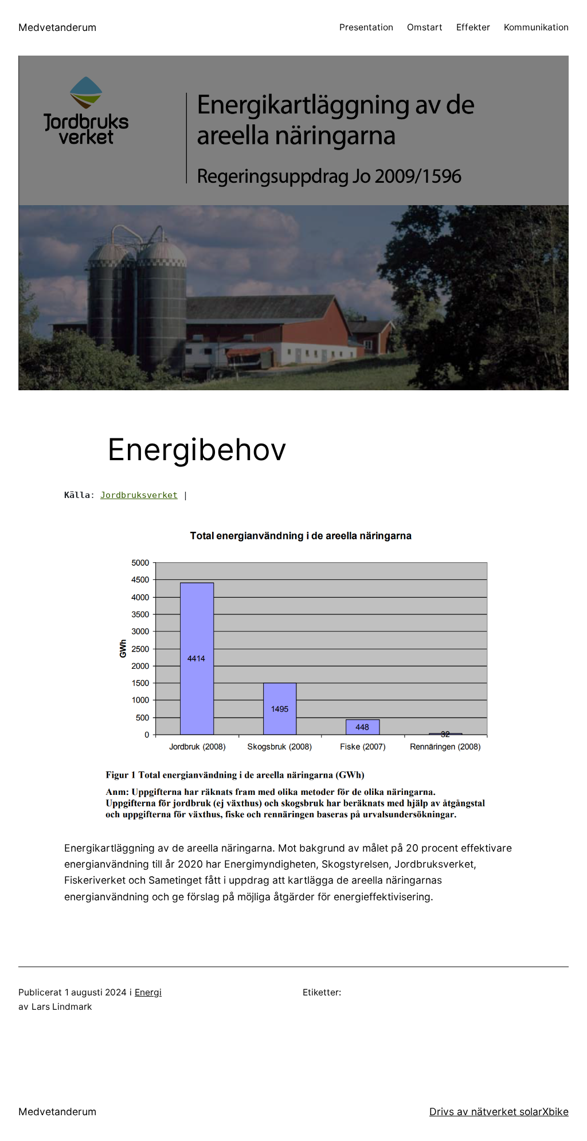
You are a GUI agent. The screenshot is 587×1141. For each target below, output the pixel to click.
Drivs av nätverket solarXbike (499, 1111)
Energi (148, 992)
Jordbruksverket (139, 495)
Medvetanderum (57, 27)
